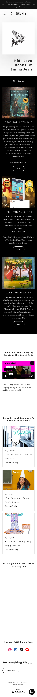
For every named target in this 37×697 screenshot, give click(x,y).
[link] (18, 14)
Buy (18, 168)
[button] (4, 14)
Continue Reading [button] (11, 463)
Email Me (11, 670)
